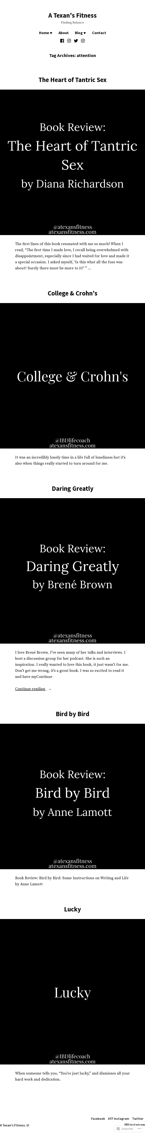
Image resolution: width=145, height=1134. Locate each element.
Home (44, 32)
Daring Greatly (72, 488)
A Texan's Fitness (72, 15)
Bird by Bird (72, 714)
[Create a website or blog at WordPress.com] (27, 1125)
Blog (79, 32)
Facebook (98, 1119)
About (64, 32)
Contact (99, 32)
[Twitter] (75, 41)
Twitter (137, 1119)
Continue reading (30, 689)
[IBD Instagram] (82, 41)
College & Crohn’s (72, 293)
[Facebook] (63, 41)
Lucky (72, 909)
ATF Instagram (118, 1119)
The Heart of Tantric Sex (73, 80)
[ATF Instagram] (69, 41)
